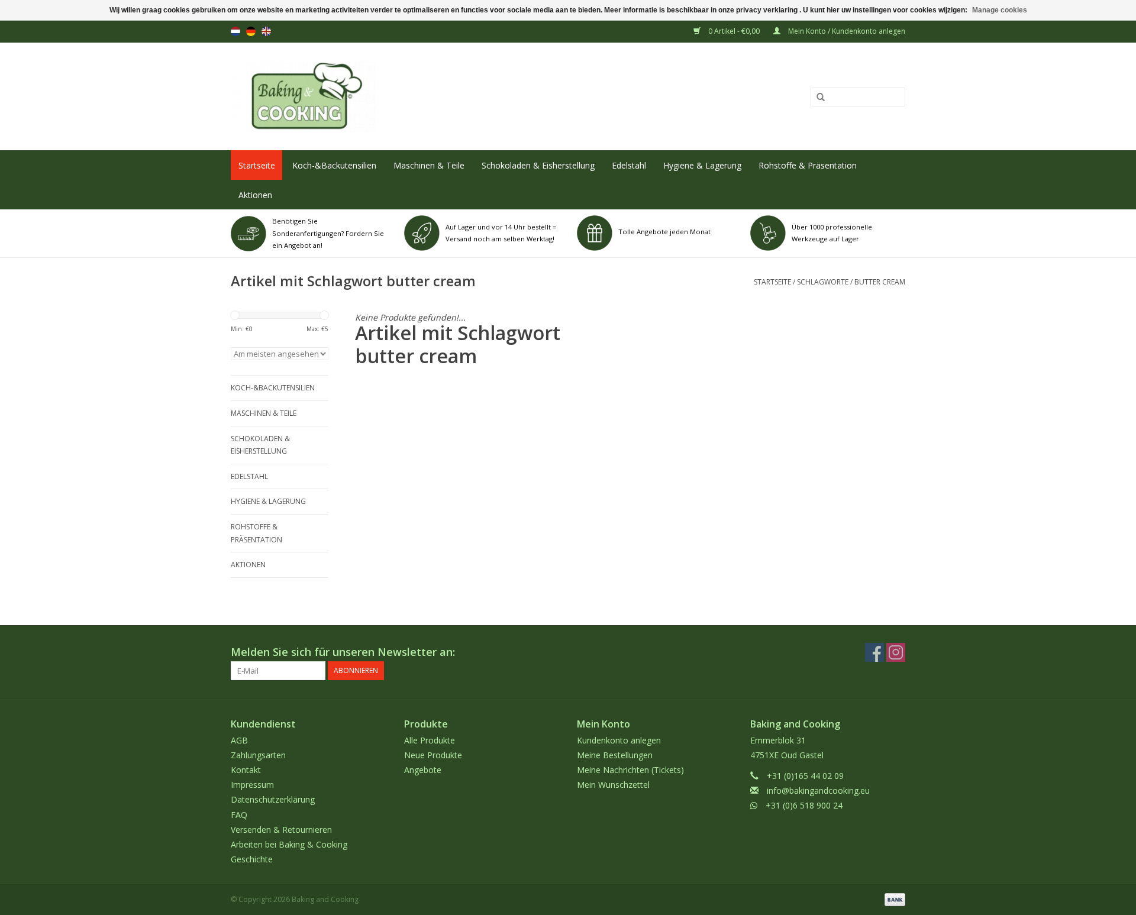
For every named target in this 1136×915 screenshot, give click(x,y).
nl (235, 31)
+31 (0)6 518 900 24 (804, 805)
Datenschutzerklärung (273, 799)
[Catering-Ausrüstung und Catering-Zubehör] (430, 96)
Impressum (252, 784)
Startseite (256, 165)
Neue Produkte (433, 755)
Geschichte (252, 859)
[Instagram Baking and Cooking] (895, 652)
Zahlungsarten (258, 755)
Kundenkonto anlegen (619, 740)
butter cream (879, 282)
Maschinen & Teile (428, 165)
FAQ (239, 814)
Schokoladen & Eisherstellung (538, 165)
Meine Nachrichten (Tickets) (630, 769)
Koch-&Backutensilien (334, 165)
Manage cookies (999, 10)
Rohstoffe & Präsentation (808, 165)
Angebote (422, 769)
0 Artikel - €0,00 (733, 31)
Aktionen (255, 195)
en (266, 31)
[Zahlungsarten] (892, 899)
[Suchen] (816, 98)
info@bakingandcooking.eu (818, 790)
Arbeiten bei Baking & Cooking (289, 844)
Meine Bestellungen (615, 755)
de (251, 31)
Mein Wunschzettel (613, 784)
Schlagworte (822, 282)
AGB (239, 740)
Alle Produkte (429, 740)
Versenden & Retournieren (281, 829)
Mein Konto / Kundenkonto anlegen (845, 31)
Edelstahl (629, 165)
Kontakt (246, 769)
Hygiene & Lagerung (702, 165)
